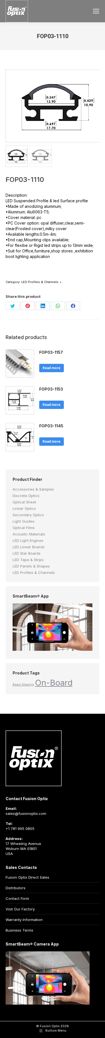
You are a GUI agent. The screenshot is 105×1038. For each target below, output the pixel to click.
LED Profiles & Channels (40, 282)
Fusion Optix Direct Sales (27, 877)
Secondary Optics (28, 515)
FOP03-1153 (51, 389)
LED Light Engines (28, 540)
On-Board (54, 683)
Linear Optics (24, 508)
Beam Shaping (23, 684)
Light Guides (23, 521)
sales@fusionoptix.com (26, 813)
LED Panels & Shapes (31, 566)
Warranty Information (24, 919)
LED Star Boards (27, 553)
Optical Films (24, 527)
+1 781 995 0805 (20, 828)
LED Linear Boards (29, 547)
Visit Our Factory (20, 909)
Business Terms (19, 930)
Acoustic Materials (29, 534)
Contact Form (17, 898)
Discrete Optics (26, 495)
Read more (51, 368)
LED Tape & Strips (28, 559)
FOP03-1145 (51, 425)
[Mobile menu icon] (96, 11)
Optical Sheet (24, 502)
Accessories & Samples (33, 489)
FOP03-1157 (51, 352)
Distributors (15, 888)
